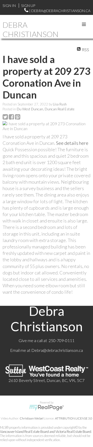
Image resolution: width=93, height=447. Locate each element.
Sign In (9, 5)
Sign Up (28, 5)
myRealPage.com (46, 407)
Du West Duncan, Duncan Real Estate (45, 109)
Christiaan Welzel (31, 418)
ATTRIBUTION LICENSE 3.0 (73, 418)
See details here (72, 143)
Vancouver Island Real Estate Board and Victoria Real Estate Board (45, 432)
